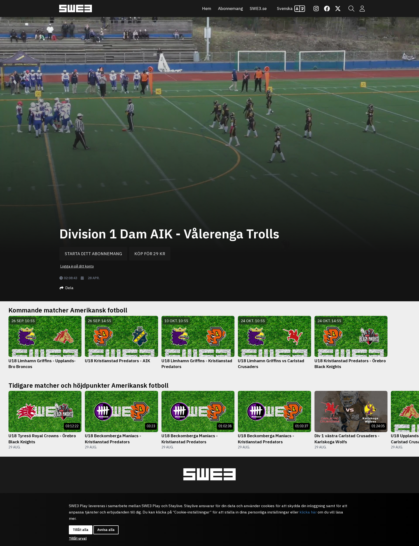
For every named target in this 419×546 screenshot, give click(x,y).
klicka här (308, 512)
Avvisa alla (106, 530)
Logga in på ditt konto (77, 266)
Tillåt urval (78, 538)
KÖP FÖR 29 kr (149, 253)
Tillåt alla (81, 530)
